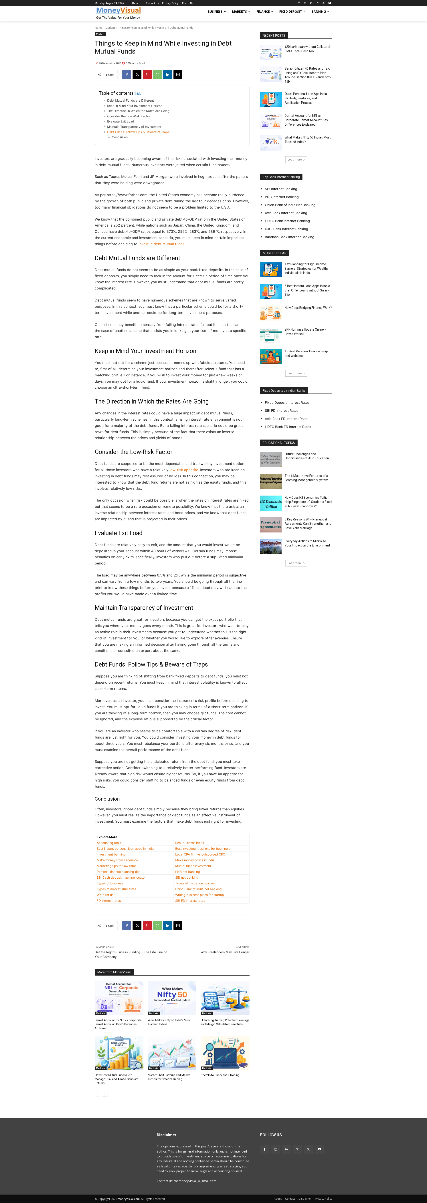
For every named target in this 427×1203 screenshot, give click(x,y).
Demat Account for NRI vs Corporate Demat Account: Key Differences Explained (118, 1024)
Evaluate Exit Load (120, 121)
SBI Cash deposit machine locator (121, 877)
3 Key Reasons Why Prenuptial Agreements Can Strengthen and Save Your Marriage (308, 524)
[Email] (177, 74)
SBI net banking (186, 877)
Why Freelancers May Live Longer (225, 952)
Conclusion (120, 137)
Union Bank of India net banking (198, 889)
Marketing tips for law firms (116, 866)
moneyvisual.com (129, 1199)
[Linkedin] (311, 3)
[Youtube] (329, 3)
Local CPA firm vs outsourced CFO (200, 854)
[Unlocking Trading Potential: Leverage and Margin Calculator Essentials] (225, 998)
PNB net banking (187, 872)
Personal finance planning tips (118, 872)
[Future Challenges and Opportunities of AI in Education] (271, 459)
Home (99, 28)
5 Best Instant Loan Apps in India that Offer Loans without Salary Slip (307, 290)
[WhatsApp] (157, 74)
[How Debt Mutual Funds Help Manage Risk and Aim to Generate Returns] (119, 1053)
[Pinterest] (317, 3)
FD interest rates (109, 900)
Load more (295, 159)
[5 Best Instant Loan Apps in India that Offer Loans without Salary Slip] (271, 291)
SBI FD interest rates (190, 900)
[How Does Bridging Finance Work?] (271, 313)
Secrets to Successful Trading (220, 1075)
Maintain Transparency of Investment (134, 127)
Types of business (110, 883)
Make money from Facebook (117, 860)
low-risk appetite (183, 470)
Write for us (105, 895)
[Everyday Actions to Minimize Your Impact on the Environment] (271, 546)
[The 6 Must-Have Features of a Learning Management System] (271, 481)
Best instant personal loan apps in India (125, 848)
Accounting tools (109, 843)
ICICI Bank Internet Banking (286, 229)
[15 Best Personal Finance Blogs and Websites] (271, 356)
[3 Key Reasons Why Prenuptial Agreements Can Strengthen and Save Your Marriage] (271, 524)
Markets (110, 28)
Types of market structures (116, 889)
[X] (323, 3)
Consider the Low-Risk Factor (128, 116)
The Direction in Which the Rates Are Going (138, 111)
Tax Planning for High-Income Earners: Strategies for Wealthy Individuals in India (306, 268)
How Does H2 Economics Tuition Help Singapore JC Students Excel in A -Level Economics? (308, 502)
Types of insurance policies (195, 883)
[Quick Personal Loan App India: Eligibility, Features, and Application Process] (271, 99)
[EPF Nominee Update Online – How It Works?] (271, 335)
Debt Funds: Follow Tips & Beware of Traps (138, 132)
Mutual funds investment (193, 866)
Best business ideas (189, 843)
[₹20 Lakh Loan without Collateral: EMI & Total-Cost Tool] (271, 52)
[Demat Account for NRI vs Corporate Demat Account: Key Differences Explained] (119, 998)
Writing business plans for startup (199, 895)
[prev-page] (97, 1094)
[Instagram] (305, 3)
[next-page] (104, 1094)
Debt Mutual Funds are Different (130, 100)
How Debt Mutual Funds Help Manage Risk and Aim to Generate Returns (116, 1079)
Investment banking (111, 854)
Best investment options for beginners (202, 848)
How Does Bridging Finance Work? (308, 307)
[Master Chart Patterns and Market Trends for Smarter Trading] (172, 1053)
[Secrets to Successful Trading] (225, 1053)
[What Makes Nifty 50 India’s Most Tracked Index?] (172, 998)
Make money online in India (195, 860)
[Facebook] (298, 3)
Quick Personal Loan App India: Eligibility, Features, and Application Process (306, 98)
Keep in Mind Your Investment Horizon (134, 106)
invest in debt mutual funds (161, 244)
